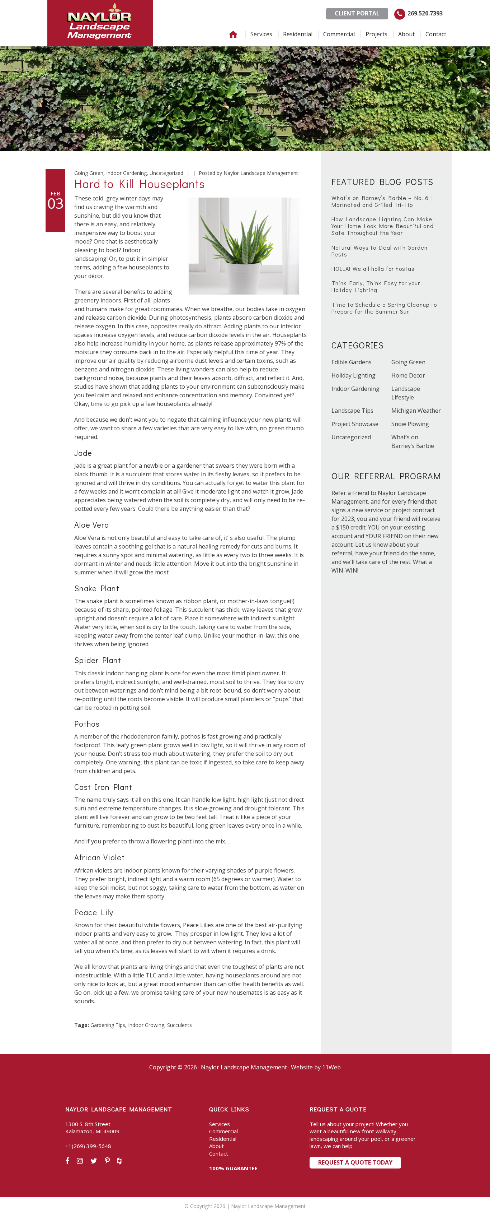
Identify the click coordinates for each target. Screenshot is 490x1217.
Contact (218, 1153)
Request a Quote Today (355, 1162)
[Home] (233, 34)
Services (219, 1124)
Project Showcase (354, 424)
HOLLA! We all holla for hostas (373, 268)
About (216, 1145)
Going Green (88, 173)
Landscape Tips (352, 411)
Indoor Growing (146, 1025)
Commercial (223, 1131)
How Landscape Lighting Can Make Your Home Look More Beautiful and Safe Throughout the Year (382, 225)
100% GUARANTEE (233, 1168)
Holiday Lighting (353, 375)
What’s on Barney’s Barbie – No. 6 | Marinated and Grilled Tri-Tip (382, 201)
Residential (222, 1138)
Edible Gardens (351, 362)
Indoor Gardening (126, 173)
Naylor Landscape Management (100, 23)
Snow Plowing (410, 424)
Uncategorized (166, 173)
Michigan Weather (416, 411)
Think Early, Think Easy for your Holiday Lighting (375, 286)
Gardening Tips (107, 1025)
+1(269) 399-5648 (88, 1145)
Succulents (179, 1025)
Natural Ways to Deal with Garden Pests (379, 251)
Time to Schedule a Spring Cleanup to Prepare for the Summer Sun (384, 308)
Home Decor (408, 375)
